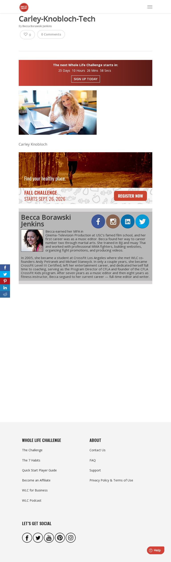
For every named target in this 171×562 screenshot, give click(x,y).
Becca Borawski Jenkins (37, 26)
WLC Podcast (31, 500)
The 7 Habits (31, 460)
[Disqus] (85, 345)
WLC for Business (35, 490)
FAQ (93, 460)
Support (95, 470)
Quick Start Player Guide (39, 470)
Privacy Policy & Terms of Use (111, 480)
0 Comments (51, 34)
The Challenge (32, 450)
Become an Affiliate (36, 480)
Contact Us (98, 450)
